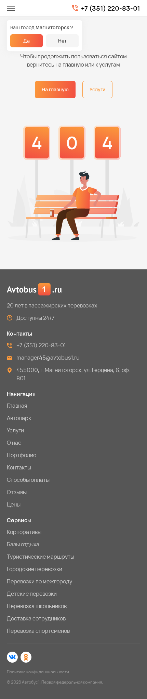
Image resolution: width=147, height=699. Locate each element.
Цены (14, 504)
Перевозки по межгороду (39, 581)
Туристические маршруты (40, 556)
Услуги (97, 89)
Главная (17, 405)
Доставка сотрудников (36, 618)
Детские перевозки (32, 593)
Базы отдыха (23, 544)
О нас (14, 442)
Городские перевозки (34, 569)
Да (26, 40)
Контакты (19, 467)
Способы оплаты (28, 480)
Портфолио (21, 455)
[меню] (11, 8)
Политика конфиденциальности (38, 672)
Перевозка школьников (37, 606)
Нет (62, 40)
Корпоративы (24, 532)
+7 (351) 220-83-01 (110, 8)
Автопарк (19, 418)
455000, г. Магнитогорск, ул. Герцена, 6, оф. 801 (73, 374)
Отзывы (17, 492)
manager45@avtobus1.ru (48, 357)
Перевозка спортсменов (38, 630)
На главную (55, 89)
